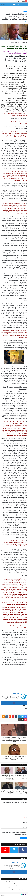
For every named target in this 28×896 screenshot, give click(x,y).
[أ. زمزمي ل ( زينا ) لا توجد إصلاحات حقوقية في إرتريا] (21, 770)
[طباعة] (19, 719)
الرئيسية (24, 8)
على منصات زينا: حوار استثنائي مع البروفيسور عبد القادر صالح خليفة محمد (21, 791)
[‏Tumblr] (16, 716)
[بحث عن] (1, 4)
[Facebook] (14, 702)
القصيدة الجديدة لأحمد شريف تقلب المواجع (18, 889)
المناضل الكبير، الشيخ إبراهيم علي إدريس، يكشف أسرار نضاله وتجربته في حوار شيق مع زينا (7, 777)
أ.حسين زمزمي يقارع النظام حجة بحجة (18, 1)
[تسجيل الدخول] (4, 4)
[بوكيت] (25, 719)
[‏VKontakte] (6, 716)
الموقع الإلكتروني (24, 827)
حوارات (20, 8)
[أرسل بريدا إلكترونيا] (20, 21)
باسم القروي (23, 21)
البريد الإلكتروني (24, 822)
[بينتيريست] (13, 716)
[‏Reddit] (10, 716)
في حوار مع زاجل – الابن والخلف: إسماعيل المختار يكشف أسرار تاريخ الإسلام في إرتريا (7, 791)
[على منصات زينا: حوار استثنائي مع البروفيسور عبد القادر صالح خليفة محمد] (21, 785)
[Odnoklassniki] (3, 716)
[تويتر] (22, 716)
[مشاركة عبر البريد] (22, 719)
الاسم (25, 817)
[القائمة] (26, 4)
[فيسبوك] (25, 716)
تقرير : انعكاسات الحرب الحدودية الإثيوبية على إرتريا (16, 881)
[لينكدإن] (19, 716)
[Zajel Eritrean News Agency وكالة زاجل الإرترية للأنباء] (14, 4)
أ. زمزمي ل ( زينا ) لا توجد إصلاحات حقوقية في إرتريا (21, 776)
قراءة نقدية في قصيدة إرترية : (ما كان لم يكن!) (17, 887)
